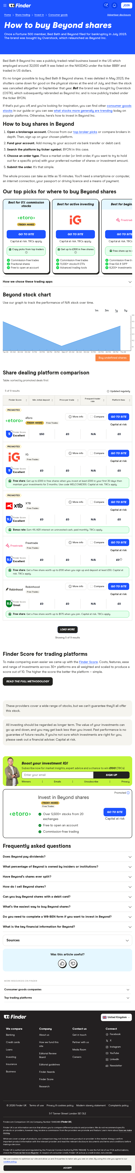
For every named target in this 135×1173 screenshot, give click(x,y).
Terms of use (36, 1105)
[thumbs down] (73, 963)
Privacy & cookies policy (60, 1105)
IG (26, 454)
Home (7, 15)
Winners (26, 781)
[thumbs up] (62, 963)
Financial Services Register (26, 1153)
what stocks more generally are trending (83, 110)
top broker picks (85, 132)
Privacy (125, 781)
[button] (111, 775)
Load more (67, 629)
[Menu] (5, 5)
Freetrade (31, 543)
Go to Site (26, 234)
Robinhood (32, 587)
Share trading (22, 15)
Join (127, 5)
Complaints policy (118, 1105)
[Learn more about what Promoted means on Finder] (128, 793)
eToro (29, 418)
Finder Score (88, 662)
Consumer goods (58, 15)
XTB (28, 503)
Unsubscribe (91, 781)
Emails (57, 781)
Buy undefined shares (113, 357)
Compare (99, 417)
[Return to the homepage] (19, 5)
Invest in (39, 15)
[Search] (106, 5)
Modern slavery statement (91, 1105)
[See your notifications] (114, 5)
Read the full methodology (27, 681)
